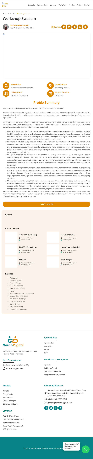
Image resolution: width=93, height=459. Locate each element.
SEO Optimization (9, 429)
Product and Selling (17, 288)
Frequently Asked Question (54, 375)
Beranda (31, 5)
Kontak (87, 5)
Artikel (79, 5)
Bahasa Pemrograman (18, 309)
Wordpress (14, 278)
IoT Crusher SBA (68, 235)
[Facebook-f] (46, 408)
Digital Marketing (16, 306)
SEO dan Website (16, 286)
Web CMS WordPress (11, 416)
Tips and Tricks (15, 283)
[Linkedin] (51, 408)
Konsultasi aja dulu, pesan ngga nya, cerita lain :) (72, 445)
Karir (46, 353)
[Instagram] (56, 408)
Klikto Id (6, 391)
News (12, 291)
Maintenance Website (11, 423)
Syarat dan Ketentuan (52, 371)
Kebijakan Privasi (50, 368)
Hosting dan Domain (17, 301)
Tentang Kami (42, 5)
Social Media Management (13, 426)
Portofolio (62, 5)
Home (5, 14)
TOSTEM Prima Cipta (28, 247)
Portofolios (12, 14)
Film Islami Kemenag (28, 235)
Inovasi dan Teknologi (18, 299)
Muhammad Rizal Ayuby (19, 25)
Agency (47, 365)
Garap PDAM (7, 397)
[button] (63, 27)
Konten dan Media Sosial (19, 296)
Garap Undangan (9, 401)
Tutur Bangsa (66, 259)
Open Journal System (11, 404)
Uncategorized (15, 280)
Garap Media (8, 394)
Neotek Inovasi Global (70, 247)
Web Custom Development (13, 419)
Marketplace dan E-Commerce (22, 293)
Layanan (53, 5)
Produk (72, 5)
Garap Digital (15, 304)
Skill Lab (22, 259)
